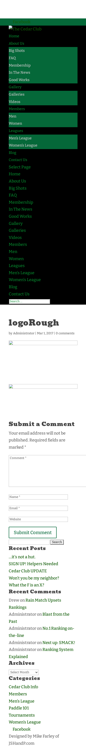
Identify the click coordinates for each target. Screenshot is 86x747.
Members (17, 109)
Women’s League (23, 145)
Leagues (16, 131)
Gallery (15, 87)
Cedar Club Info (23, 686)
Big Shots (17, 50)
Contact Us (18, 160)
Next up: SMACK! (58, 642)
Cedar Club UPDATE (28, 570)
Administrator (23, 333)
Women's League (25, 722)
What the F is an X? (26, 585)
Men (12, 116)
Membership (20, 65)
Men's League (21, 701)
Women (15, 123)
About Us (16, 43)
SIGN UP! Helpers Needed (33, 563)
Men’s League (20, 138)
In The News (19, 72)
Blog (12, 152)
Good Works (19, 80)
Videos (14, 102)
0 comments (65, 333)
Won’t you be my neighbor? (34, 578)
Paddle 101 (19, 708)
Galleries (17, 94)
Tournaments (22, 715)
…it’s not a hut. (22, 556)
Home (14, 36)
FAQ (12, 58)
